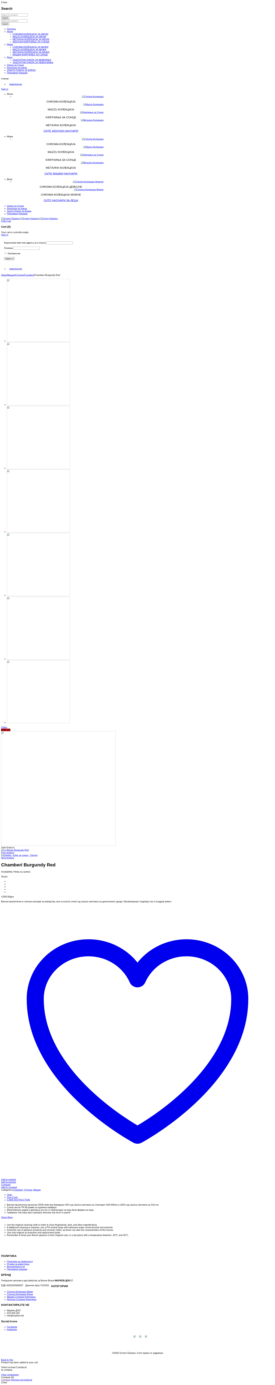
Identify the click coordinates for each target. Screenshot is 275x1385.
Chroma (19, 275)
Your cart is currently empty (15, 232)
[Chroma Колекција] (93, 96)
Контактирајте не (16, 1266)
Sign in (4, 89)
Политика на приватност (20, 1261)
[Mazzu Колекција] (93, 104)
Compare (6, 1380)
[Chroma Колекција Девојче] (88, 182)
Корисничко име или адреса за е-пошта (25, 243)
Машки (11, 275)
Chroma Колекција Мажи (20, 1291)
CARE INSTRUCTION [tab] (18, 1200)
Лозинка (8, 248)
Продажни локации (17, 1269)
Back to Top (7, 1360)
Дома (4, 275)
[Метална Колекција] (92, 120)
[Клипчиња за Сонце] (92, 112)
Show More (7, 1217)
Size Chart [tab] (12, 1197)
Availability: (7, 872)
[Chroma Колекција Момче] (89, 189)
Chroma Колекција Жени (20, 1294)
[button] (14, 84)
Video (4, 727)
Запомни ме (13, 253)
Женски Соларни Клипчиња (21, 1299)
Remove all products (21, 1380)
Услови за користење (18, 1264)
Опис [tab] (9, 1195)
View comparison (10, 1375)
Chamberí (29, 275)
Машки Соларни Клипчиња (21, 1297)
